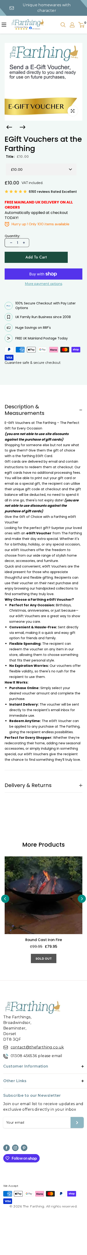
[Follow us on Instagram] (15, 1148)
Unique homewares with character (47, 8)
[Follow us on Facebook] (6, 1148)
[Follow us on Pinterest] (24, 1148)
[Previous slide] (9, 127)
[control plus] (24, 242)
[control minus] (10, 242)
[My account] (72, 24)
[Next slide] (22, 127)
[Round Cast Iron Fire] (43, 895)
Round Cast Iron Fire (43, 940)
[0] (81, 25)
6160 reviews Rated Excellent (53, 191)
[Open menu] (4, 24)
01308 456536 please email (36, 1056)
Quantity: (12, 236)
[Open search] (63, 24)
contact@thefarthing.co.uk (37, 1047)
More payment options (43, 284)
